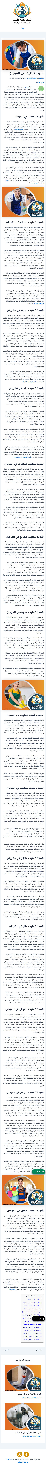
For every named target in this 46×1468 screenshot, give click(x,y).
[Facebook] (26, 1454)
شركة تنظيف (18, 130)
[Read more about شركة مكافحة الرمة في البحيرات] (23, 1416)
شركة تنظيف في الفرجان (34, 1300)
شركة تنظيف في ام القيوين (22, 457)
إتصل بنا (39, 1319)
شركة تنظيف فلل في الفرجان (32, 1330)
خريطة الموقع (23, 1462)
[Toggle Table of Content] (39, 1296)
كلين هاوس (26, 87)
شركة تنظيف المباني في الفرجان (31, 1333)
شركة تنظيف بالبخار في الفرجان (32, 1303)
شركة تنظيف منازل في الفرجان (32, 1327)
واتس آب (39, 1172)
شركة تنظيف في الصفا (30, 382)
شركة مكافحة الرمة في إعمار (29, 1394)
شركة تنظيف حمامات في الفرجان (31, 1312)
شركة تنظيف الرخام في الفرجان (32, 1336)
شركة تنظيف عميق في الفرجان (32, 1339)
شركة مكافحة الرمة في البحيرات (28, 1433)
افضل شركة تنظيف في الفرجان (32, 1324)
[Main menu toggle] (23, 28)
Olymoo (9, 1459)
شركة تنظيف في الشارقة (35, 304)
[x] (19, 1454)
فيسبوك (12, 1290)
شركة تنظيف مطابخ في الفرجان (32, 1315)
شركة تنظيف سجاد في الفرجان (32, 1306)
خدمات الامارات (27, 1398)
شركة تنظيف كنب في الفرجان (32, 1309)
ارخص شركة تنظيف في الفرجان (32, 1321)
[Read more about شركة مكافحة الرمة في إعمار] (23, 1378)
